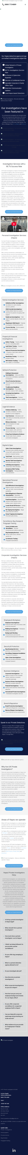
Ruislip (14, 851)
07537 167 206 (5, 1103)
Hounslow (23, 848)
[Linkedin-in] (14, 1150)
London (11, 838)
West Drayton (9, 851)
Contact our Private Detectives (14, 45)
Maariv (17, 124)
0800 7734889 (10, 4)
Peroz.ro (24, 124)
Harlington (4, 833)
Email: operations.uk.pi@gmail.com (9, 1118)
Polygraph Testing (5, 1140)
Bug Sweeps (4, 1138)
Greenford (3, 853)
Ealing (18, 851)
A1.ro (14, 124)
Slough (8, 848)
